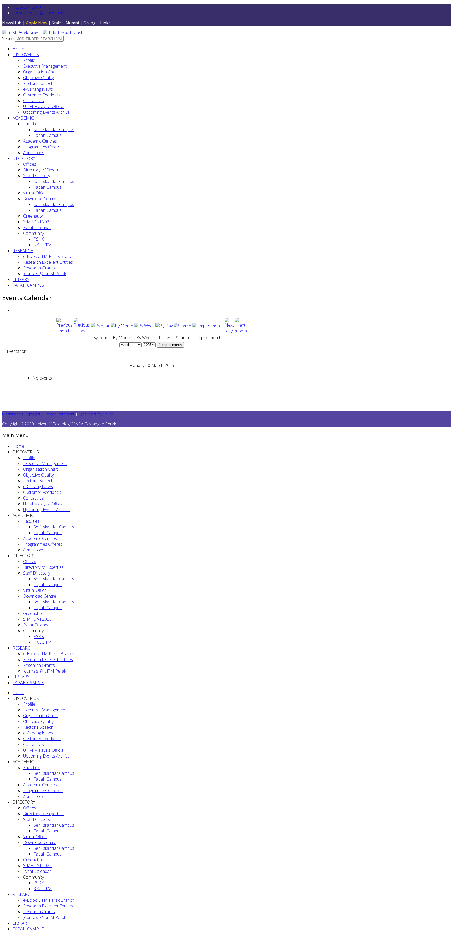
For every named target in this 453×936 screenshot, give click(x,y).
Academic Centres (40, 141)
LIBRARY (21, 279)
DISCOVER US (26, 54)
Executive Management (45, 66)
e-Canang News (38, 89)
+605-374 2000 (27, 7)
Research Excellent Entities (48, 262)
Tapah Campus (48, 135)
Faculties (31, 124)
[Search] (182, 326)
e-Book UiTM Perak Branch (48, 256)
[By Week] (144, 326)
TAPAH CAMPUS (28, 285)
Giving (89, 23)
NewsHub (11, 23)
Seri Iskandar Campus (54, 129)
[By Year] (100, 326)
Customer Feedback (42, 95)
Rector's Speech (38, 83)
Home (18, 49)
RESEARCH (23, 250)
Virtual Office (35, 193)
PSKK (39, 239)
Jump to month (170, 345)
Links (105, 23)
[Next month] (241, 331)
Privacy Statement (59, 414)
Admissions (33, 152)
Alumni (72, 23)
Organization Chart (40, 72)
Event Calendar (37, 227)
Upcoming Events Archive (46, 112)
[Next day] (229, 331)
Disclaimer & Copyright (21, 414)
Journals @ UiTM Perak (44, 274)
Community (33, 233)
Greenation (33, 216)
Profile (29, 60)
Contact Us (33, 101)
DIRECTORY (24, 158)
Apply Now (36, 23)
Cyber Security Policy (95, 414)
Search (8, 38)
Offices (29, 164)
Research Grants (39, 268)
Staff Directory (36, 175)
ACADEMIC (23, 118)
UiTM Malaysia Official (43, 106)
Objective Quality (38, 77)
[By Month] (122, 326)
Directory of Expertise (43, 170)
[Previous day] (82, 331)
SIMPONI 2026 (37, 222)
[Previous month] (64, 331)
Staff (56, 23)
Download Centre (39, 199)
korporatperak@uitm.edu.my (39, 13)
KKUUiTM (43, 245)
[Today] (164, 326)
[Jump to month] (208, 326)
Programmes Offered (43, 147)
